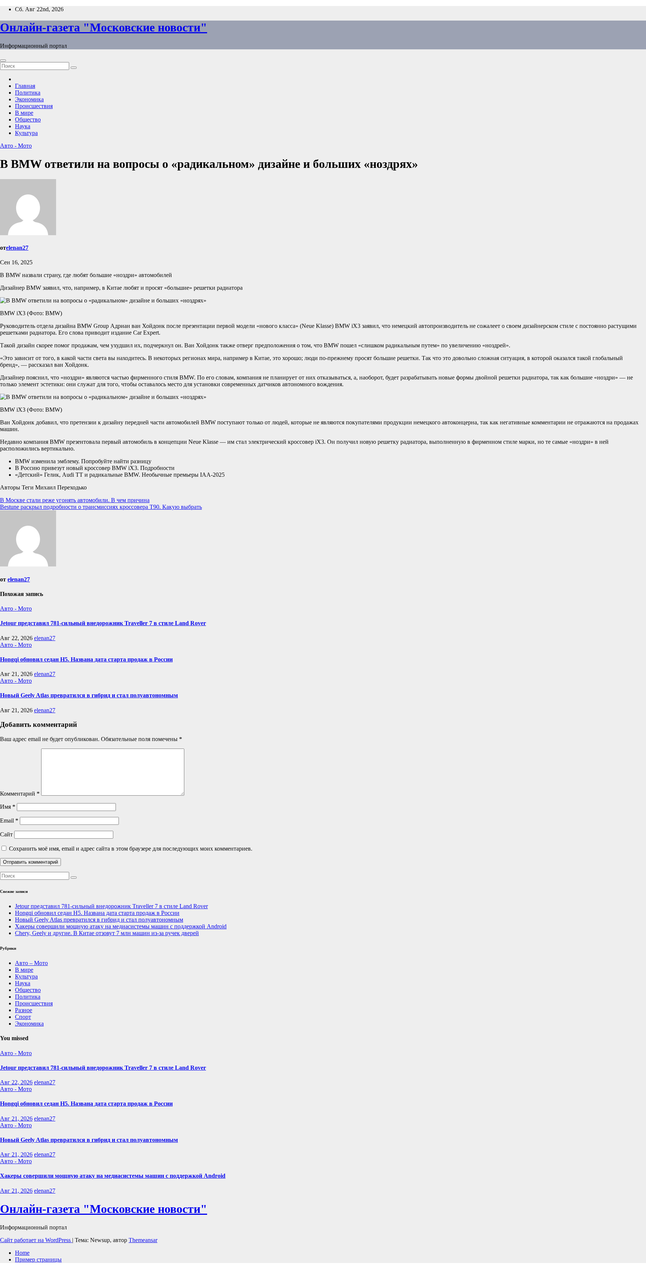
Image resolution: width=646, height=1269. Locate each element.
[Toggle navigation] (3, 60)
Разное (23, 1010)
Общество (28, 119)
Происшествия (34, 106)
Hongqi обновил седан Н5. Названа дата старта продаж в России (86, 659)
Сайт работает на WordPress (36, 1240)
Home (22, 1253)
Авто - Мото (16, 145)
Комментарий (20, 793)
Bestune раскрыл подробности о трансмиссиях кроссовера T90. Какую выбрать (101, 507)
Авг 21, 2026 (16, 1118)
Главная (25, 86)
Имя (7, 807)
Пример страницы (38, 1259)
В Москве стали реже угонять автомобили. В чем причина (75, 500)
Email (9, 820)
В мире (24, 113)
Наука (22, 126)
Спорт (23, 1017)
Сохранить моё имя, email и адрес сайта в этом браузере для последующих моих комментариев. (130, 848)
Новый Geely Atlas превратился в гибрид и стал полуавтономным (89, 695)
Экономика (29, 99)
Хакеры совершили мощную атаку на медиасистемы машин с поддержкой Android (121, 926)
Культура (26, 133)
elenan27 (17, 248)
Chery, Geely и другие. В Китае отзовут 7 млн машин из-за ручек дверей (107, 933)
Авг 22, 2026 (16, 1082)
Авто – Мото (31, 963)
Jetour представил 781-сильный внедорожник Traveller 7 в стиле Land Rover (103, 623)
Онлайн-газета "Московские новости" (103, 27)
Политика (27, 92)
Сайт (6, 834)
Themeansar (143, 1240)
